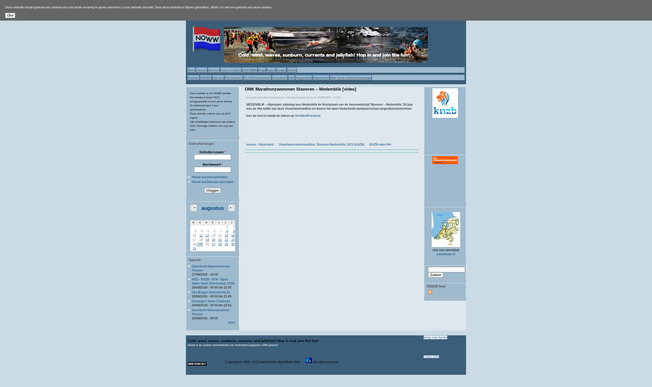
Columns (201, 70)
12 (207, 235)
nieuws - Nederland (260, 144)
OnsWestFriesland (307, 116)
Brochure (193, 77)
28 (220, 244)
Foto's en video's (230, 70)
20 (213, 240)
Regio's (271, 70)
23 (233, 240)
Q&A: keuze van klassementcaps (351, 77)
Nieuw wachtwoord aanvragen (213, 182)
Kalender (218, 77)
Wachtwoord (212, 164)
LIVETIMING (249, 70)
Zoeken (291, 70)
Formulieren (279, 77)
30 (233, 244)
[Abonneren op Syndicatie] (430, 293)
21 (220, 240)
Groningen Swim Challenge (211, 301)
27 (213, 244)
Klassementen (233, 77)
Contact (281, 70)
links (291, 77)
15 (226, 235)
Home (191, 70)
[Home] (205, 50)
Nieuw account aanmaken (210, 177)
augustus (212, 208)
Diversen (213, 70)
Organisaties (304, 77)
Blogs (261, 70)
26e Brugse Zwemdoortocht (211, 292)
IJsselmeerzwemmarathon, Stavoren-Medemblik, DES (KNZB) (321, 144)
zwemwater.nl (446, 254)
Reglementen (321, 77)
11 (201, 235)
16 (233, 235)
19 (207, 240)
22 (226, 240)
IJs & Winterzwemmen (257, 77)
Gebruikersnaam (212, 152)
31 (194, 248)
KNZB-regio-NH (380, 144)
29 (226, 244)
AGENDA (205, 77)
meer (231, 322)
